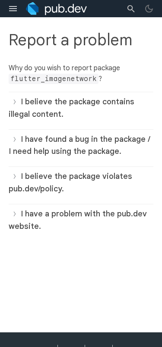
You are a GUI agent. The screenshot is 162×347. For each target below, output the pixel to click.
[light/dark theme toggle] (149, 8)
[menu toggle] (13, 8)
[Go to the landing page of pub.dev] (56, 8)
